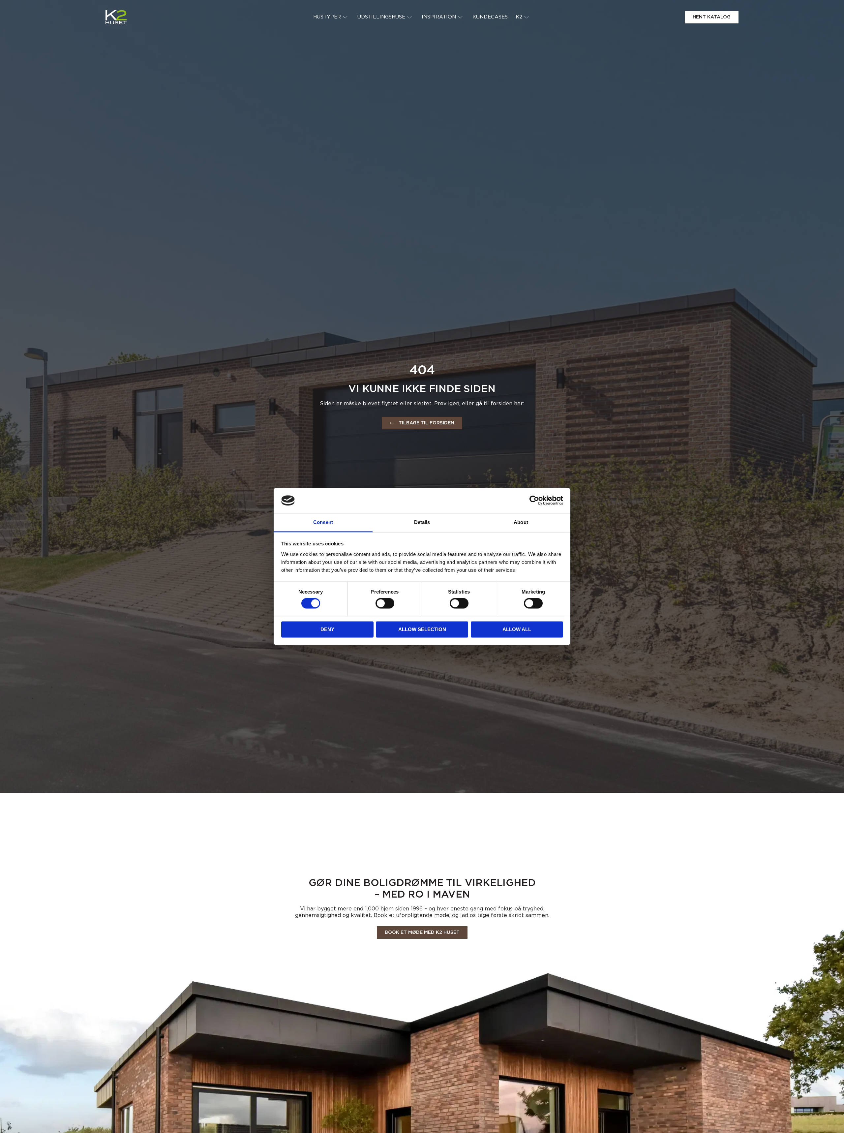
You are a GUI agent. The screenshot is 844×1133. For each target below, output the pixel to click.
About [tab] (521, 522)
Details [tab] (422, 522)
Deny (327, 629)
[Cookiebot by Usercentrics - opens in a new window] (534, 500)
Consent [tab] (323, 522)
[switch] (385, 603)
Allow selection (422, 629)
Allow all (516, 629)
